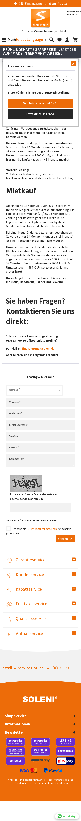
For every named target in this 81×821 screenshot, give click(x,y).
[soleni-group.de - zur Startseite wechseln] (40, 19)
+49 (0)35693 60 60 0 (62, 668)
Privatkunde (40, 114)
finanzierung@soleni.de (38, 348)
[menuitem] (8, 39)
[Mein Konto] (67, 39)
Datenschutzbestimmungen (42, 529)
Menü (12, 39)
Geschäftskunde (40, 103)
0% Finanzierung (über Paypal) (43, 3)
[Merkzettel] (59, 39)
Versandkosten (61, 780)
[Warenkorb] (75, 39)
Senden (63, 538)
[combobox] (34, 390)
